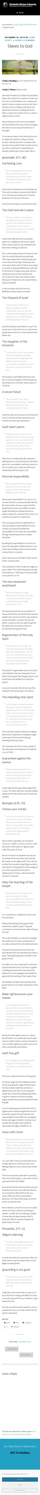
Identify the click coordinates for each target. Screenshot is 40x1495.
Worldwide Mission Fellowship (20, 5)
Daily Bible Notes (24, 1341)
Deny (20, 1485)
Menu (21, 13)
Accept (20, 1479)
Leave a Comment (25, 40)
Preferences (20, 1490)
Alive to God (11, 1349)
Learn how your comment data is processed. (19, 1433)
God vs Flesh (26, 1354)
